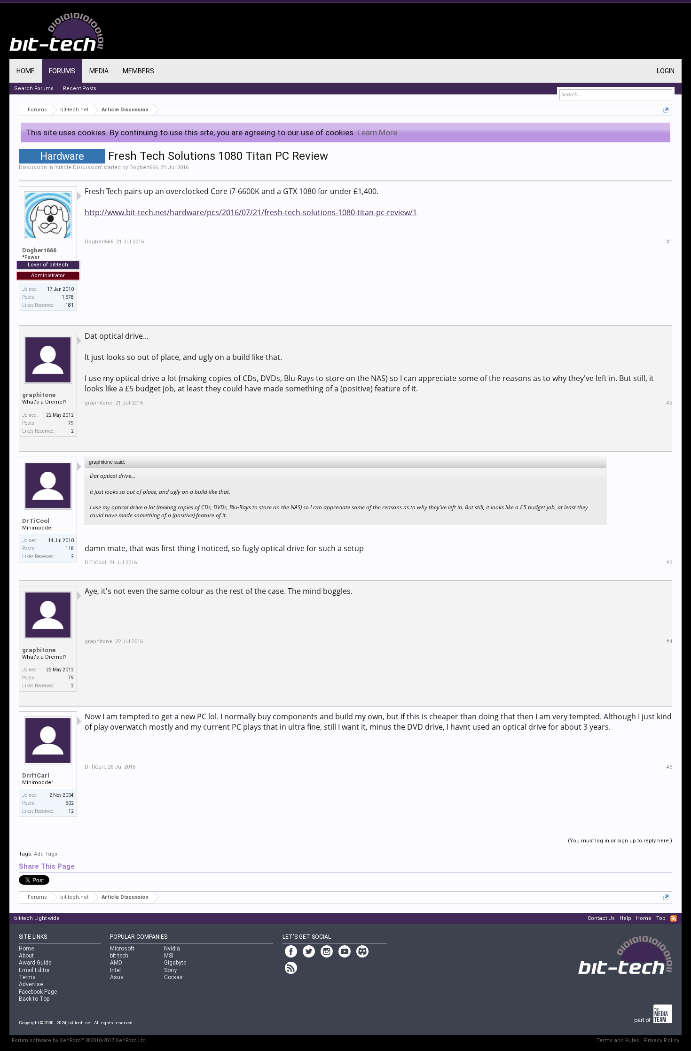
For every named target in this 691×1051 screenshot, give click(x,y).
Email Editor (34, 970)
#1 (669, 242)
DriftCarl (35, 775)
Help (625, 918)
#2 (669, 403)
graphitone (38, 394)
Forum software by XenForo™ (79, 1040)
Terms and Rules (618, 1040)
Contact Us (601, 918)
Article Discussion (78, 167)
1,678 (68, 297)
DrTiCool (35, 520)
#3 (669, 563)
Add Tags (45, 854)
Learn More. (378, 132)
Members (138, 71)
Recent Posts (79, 89)
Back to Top (34, 999)
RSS (673, 918)
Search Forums (34, 89)
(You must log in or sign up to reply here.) (620, 841)
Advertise (31, 984)
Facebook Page (38, 992)
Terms (27, 977)
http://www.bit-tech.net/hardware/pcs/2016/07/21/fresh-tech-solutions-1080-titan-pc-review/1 (251, 212)
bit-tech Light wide (37, 918)
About (26, 955)
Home (25, 71)
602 (69, 803)
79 (71, 423)
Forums (62, 71)
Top (661, 918)
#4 (669, 641)
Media (99, 71)
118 (69, 548)
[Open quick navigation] (666, 110)
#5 (669, 767)
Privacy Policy (661, 1040)
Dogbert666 (143, 167)
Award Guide (35, 962)
